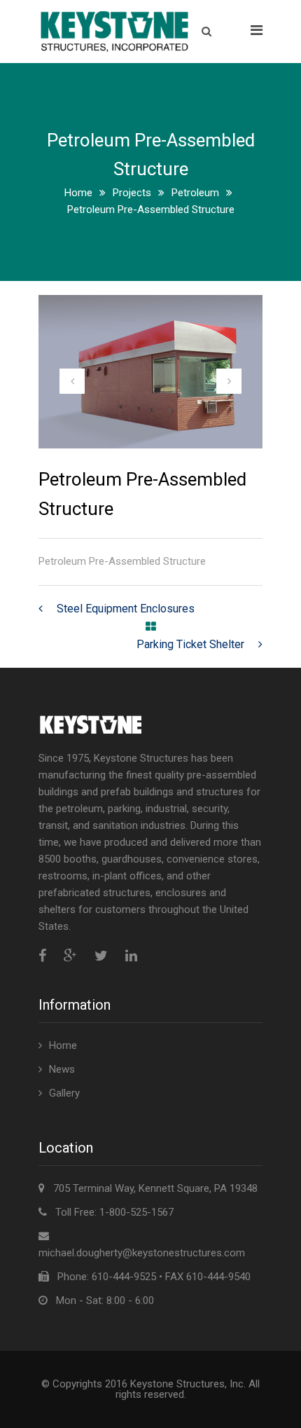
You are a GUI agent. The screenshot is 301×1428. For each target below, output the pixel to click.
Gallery (64, 1093)
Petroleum (195, 192)
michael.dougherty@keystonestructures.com (141, 1253)
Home (78, 192)
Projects (132, 192)
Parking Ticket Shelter (190, 644)
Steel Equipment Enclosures (126, 608)
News (62, 1069)
